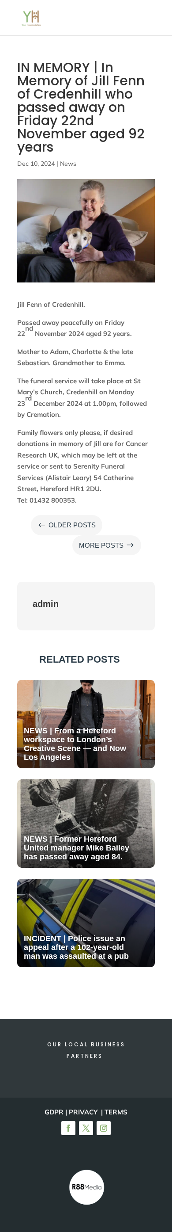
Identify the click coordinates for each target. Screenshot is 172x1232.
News (68, 164)
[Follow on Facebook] (68, 1128)
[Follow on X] (86, 1128)
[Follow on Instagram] (104, 1128)
